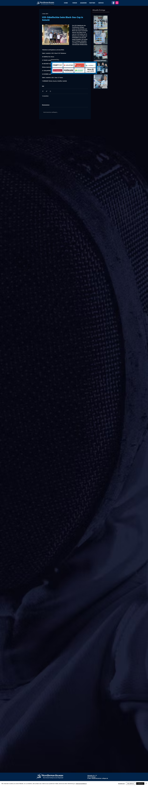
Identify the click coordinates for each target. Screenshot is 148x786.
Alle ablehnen (130, 783)
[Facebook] (113, 2)
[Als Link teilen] (46, 91)
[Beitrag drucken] (50, 91)
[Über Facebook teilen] (43, 91)
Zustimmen (140, 783)
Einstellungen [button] (121, 783)
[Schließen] (146, 783)
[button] (101, 3)
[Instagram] (116, 2)
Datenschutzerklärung (81, 783)
